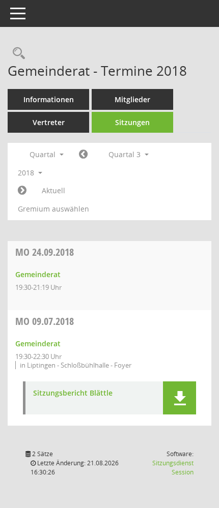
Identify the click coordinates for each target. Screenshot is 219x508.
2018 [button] (27, 172)
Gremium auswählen (53, 209)
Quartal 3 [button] (125, 154)
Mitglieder (132, 99)
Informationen (48, 99)
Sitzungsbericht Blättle (73, 393)
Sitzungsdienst (173, 467)
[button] (179, 397)
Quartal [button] (44, 154)
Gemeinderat (38, 274)
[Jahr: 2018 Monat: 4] (83, 154)
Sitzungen (132, 122)
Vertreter (49, 122)
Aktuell (53, 190)
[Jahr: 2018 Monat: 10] (22, 191)
